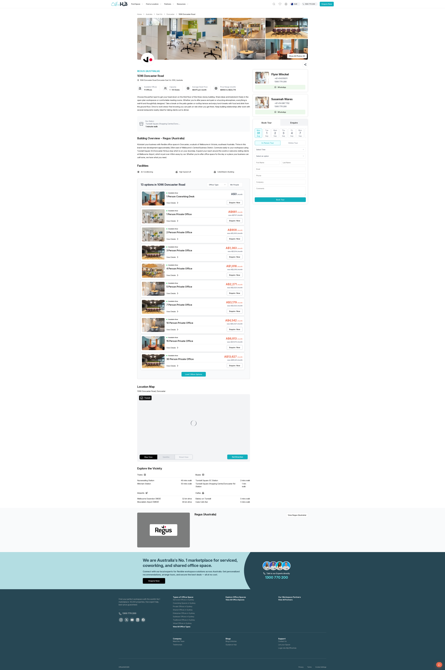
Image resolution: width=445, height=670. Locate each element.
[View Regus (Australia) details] (147, 59)
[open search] (274, 4)
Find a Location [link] (152, 4)
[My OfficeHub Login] (286, 4)
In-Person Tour (268, 143)
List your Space (284, 645)
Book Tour (280, 200)
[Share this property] (305, 64)
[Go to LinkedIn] (137, 620)
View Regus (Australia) (297, 515)
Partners (167, 4)
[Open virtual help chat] (439, 664)
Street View (183, 457)
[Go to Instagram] (121, 620)
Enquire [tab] (294, 123)
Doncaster (171, 14)
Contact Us (282, 641)
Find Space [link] (135, 4)
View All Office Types (181, 627)
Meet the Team (178, 641)
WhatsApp (282, 87)
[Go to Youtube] (132, 620)
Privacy (301, 667)
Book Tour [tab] (267, 123)
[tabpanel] (280, 165)
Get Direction (237, 457)
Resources (181, 4)
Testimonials (177, 645)
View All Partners (285, 600)
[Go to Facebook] (143, 620)
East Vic (159, 14)
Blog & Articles (231, 641)
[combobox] (280, 149)
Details (171, 203)
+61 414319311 (281, 78)
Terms (309, 667)
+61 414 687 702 (282, 103)
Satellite (166, 457)
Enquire (234, 203)
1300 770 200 (281, 81)
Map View (148, 457)
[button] (222, 39)
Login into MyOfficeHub (287, 648)
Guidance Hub (231, 645)
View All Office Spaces (235, 600)
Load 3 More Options (193, 374)
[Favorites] (280, 4)
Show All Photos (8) (297, 56)
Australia (149, 14)
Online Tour (293, 143)
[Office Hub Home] (119, 4)
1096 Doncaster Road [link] (187, 14)
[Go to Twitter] (126, 620)
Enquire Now (327, 4)
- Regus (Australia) (173, 138)
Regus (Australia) (148, 71)
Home (139, 14)
